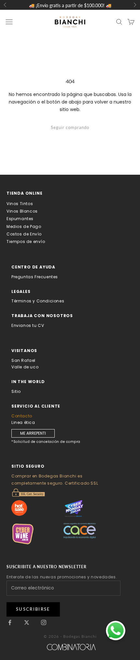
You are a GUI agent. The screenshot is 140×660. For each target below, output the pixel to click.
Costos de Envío (24, 234)
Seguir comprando (70, 127)
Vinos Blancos (22, 211)
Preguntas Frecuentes (34, 277)
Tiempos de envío (26, 241)
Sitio (16, 391)
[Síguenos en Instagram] (43, 622)
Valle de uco (24, 367)
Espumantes (20, 218)
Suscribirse (33, 609)
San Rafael (23, 360)
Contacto (21, 416)
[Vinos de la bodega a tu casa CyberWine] (37, 534)
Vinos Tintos (20, 203)
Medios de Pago (24, 226)
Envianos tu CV (27, 325)
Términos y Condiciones (37, 301)
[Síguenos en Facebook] (10, 622)
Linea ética (23, 422)
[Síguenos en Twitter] (26, 622)
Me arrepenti (33, 433)
